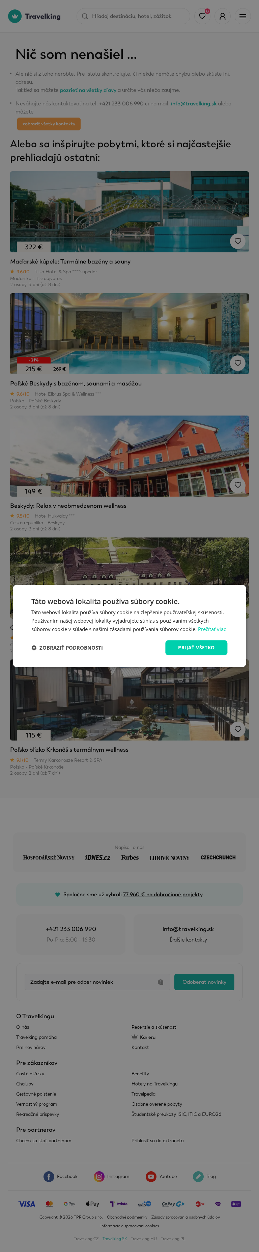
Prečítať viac (212, 629)
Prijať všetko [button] (196, 647)
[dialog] (129, 626)
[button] (67, 647)
